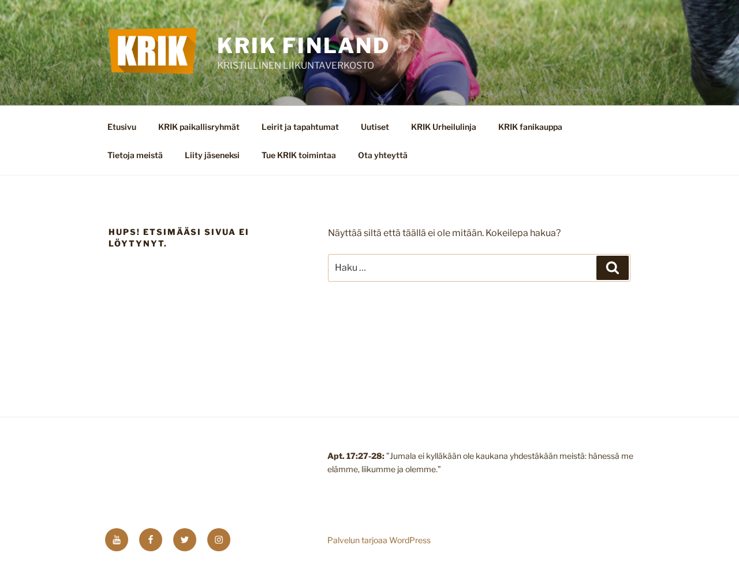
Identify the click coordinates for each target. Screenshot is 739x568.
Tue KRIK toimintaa (299, 155)
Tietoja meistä (135, 155)
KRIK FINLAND (303, 45)
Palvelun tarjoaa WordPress (379, 540)
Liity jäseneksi (212, 155)
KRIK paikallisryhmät (199, 127)
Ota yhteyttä (383, 155)
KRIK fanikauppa (530, 127)
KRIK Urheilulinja (443, 127)
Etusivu (121, 127)
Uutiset (375, 127)
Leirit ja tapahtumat (300, 127)
